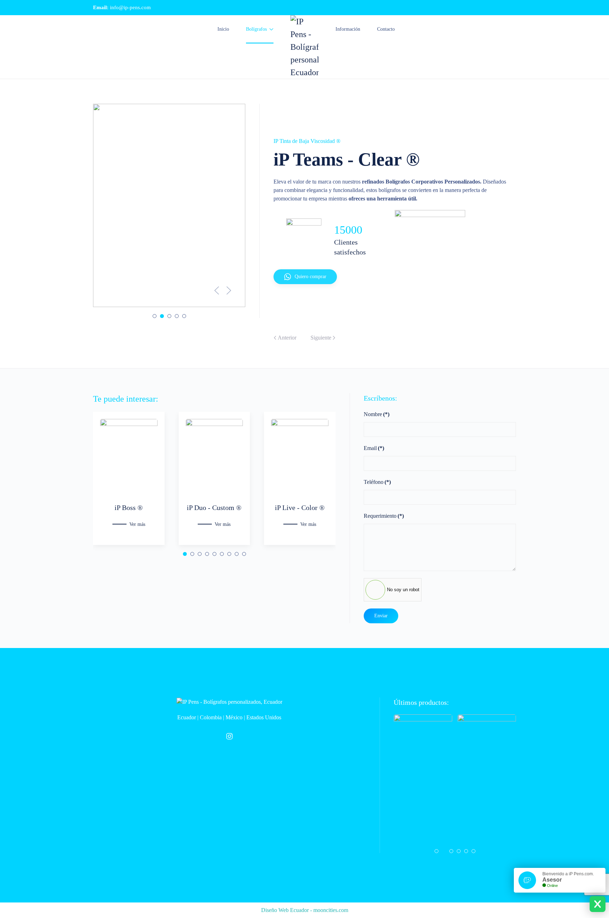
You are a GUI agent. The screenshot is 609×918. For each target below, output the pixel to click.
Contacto (386, 29)
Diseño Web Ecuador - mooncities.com (304, 910)
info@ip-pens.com (130, 7)
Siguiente (320, 338)
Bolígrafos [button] (256, 29)
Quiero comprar (310, 276)
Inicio (223, 29)
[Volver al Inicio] (304, 47)
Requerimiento (384, 516)
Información (348, 29)
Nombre (376, 414)
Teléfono (377, 482)
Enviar (381, 615)
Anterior (287, 338)
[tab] (154, 316)
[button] (217, 290)
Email (374, 448)
